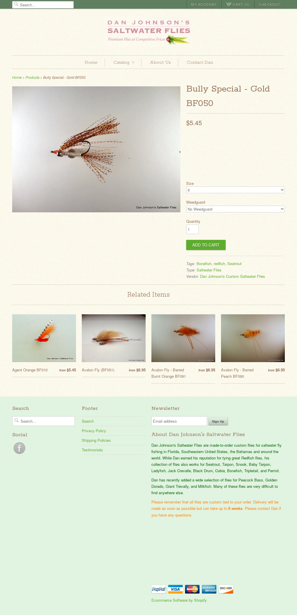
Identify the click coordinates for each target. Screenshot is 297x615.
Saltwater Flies (209, 270)
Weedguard (195, 202)
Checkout (269, 4)
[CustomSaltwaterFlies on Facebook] (19, 454)
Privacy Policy (94, 430)
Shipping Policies (96, 440)
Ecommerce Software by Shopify (179, 600)
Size (190, 183)
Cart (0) (241, 4)
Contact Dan (200, 62)
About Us (160, 62)
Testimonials (92, 449)
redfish (219, 263)
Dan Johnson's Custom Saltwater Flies (232, 276)
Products (32, 77)
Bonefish (204, 263)
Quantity (193, 221)
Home (90, 62)
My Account (204, 4)
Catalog (123, 62)
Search (88, 421)
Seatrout (234, 263)
